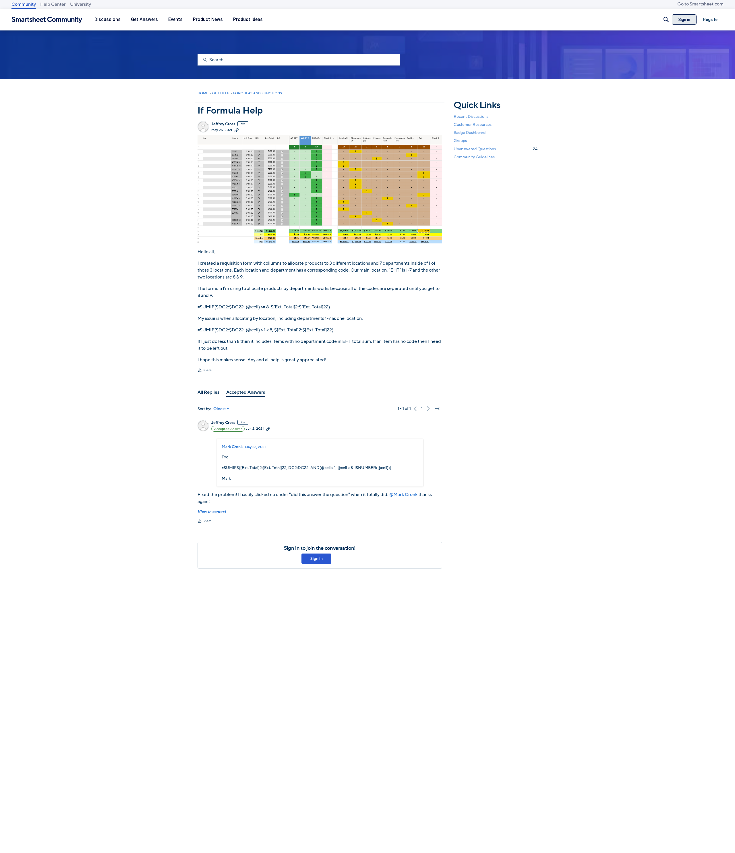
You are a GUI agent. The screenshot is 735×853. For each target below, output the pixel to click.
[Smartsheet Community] (46, 20)
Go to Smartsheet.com (700, 4)
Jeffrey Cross (223, 124)
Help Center (53, 4)
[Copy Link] (236, 129)
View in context (212, 511)
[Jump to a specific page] (437, 408)
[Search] (666, 19)
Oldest (219, 409)
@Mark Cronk (403, 494)
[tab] (208, 392)
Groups (460, 141)
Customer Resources (473, 124)
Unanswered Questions (495, 149)
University (80, 4)
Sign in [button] (316, 558)
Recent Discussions (471, 116)
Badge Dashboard (470, 132)
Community (23, 4)
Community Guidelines (474, 157)
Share (205, 371)
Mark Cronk (232, 446)
